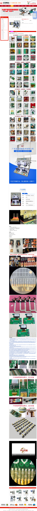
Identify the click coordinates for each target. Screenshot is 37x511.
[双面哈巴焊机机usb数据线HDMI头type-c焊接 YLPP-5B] (12, 501)
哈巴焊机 (26, 510)
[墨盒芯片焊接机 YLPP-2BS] (19, 494)
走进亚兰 (12, 507)
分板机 (13, 507)
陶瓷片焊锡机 (15, 510)
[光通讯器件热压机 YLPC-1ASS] (33, 501)
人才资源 (25, 507)
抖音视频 (34, 0)
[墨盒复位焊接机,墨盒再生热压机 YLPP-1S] (33, 494)
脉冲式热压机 (3, 32)
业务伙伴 (21, 507)
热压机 (15, 507)
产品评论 (16, 31)
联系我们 (27, 507)
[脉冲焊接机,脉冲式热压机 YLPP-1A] (26, 501)
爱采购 (32, 0)
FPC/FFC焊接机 (12, 510)
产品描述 (12, 31)
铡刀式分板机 (4, 510)
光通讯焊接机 (19, 510)
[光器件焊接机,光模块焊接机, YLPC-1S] (26, 494)
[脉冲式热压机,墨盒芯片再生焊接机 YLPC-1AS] (19, 501)
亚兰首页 (10, 507)
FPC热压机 (3, 37)
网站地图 (27, 509)
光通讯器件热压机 (29, 510)
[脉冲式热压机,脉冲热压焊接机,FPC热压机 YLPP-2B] (12, 494)
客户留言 (36, 0)
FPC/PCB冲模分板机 (8, 510)
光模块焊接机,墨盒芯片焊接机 (13, 486)
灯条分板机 (3, 20)
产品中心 (17, 507)
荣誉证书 (19, 507)
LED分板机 (3, 21)
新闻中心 (23, 507)
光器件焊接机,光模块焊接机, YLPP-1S (32, 486)
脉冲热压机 (3, 31)
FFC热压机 (3, 38)
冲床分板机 (3, 27)
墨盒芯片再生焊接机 (23, 510)
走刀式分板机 (3, 26)
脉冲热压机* (33, 510)
